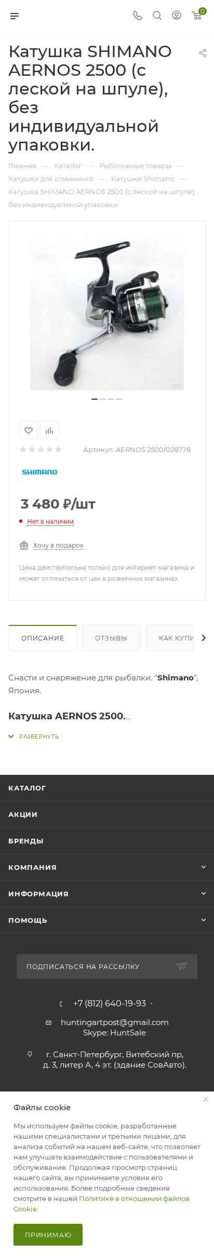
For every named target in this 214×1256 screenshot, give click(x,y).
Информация (38, 894)
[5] (58, 449)
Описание (42, 638)
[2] (31, 449)
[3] (40, 449)
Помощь (27, 920)
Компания (32, 867)
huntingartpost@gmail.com (115, 1022)
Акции (23, 814)
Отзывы (111, 638)
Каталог (27, 788)
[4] (49, 449)
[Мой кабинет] (176, 16)
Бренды (26, 841)
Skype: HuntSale (114, 1032)
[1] (22, 449)
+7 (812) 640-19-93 (109, 1004)
